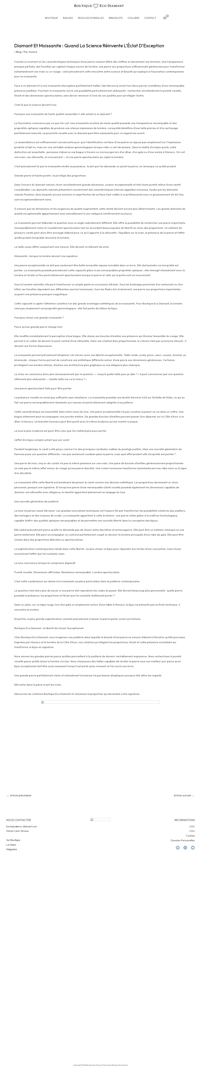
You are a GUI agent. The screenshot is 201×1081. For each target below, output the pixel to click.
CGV (192, 826)
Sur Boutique (13, 840)
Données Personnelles (183, 840)
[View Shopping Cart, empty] (165, 18)
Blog (18, 51)
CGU (192, 830)
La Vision (11, 844)
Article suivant (184, 795)
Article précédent (19, 795)
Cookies (190, 835)
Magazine (11, 849)
